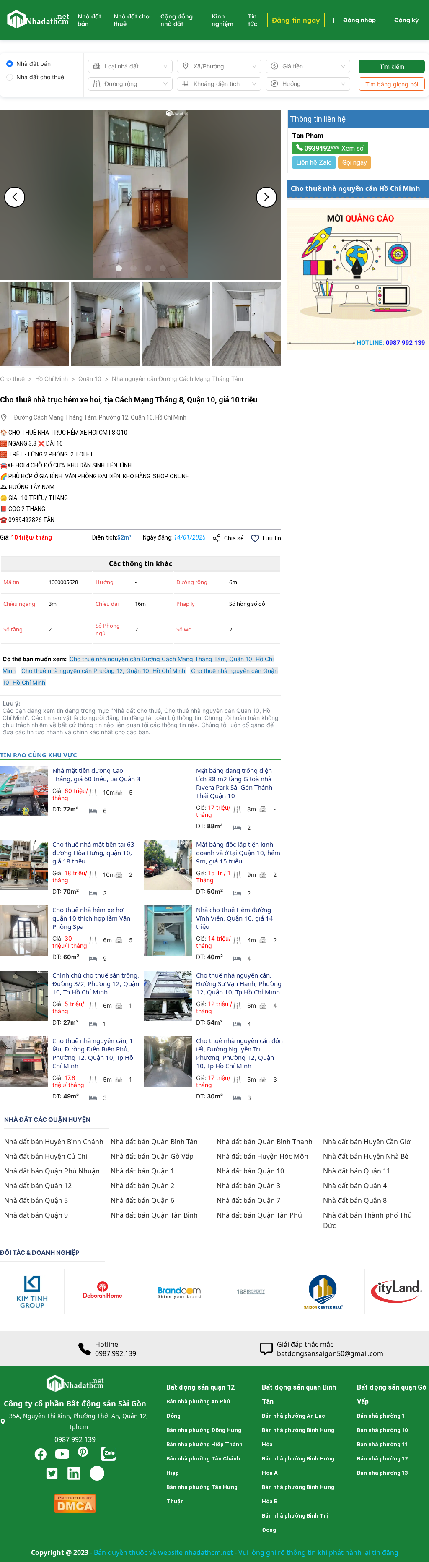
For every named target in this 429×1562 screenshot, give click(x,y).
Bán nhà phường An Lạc (293, 1416)
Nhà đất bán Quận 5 (36, 1200)
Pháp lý (185, 604)
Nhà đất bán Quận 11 (356, 1171)
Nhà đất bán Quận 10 (250, 1171)
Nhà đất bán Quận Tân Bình (154, 1215)
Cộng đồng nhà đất (176, 20)
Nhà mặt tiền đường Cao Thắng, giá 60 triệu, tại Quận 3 (96, 774)
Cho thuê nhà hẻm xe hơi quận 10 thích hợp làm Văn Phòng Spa (92, 918)
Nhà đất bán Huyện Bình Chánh (53, 1141)
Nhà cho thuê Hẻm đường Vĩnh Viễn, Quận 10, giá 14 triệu (235, 918)
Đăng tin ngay (296, 20)
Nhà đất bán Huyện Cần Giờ (367, 1141)
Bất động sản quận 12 (200, 1387)
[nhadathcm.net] (37, 24)
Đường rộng (191, 582)
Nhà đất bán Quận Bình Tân (154, 1141)
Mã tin (11, 582)
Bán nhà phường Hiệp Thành (204, 1444)
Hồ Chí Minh (51, 378)
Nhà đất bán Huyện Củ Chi (45, 1156)
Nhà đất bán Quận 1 (142, 1171)
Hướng (105, 582)
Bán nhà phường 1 (381, 1416)
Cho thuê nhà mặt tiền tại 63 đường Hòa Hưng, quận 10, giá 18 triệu (94, 852)
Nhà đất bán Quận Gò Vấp (152, 1156)
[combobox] (126, 66)
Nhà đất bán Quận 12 (38, 1185)
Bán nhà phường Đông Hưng (203, 1430)
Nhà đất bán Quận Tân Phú (259, 1215)
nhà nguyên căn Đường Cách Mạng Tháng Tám (177, 378)
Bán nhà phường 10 (382, 1430)
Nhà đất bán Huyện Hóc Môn (262, 1156)
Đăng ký (406, 20)
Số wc (183, 629)
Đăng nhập (359, 20)
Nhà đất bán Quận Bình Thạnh (265, 1141)
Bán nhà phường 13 (382, 1473)
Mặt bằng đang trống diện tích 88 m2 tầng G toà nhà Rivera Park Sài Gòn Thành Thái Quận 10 (235, 783)
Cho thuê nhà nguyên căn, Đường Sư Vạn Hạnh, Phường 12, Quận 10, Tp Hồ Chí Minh (239, 983)
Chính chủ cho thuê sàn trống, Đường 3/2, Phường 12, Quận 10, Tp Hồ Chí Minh (96, 983)
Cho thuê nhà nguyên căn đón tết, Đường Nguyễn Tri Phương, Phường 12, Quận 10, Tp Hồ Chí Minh (240, 1053)
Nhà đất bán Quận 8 (355, 1200)
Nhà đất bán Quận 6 (142, 1200)
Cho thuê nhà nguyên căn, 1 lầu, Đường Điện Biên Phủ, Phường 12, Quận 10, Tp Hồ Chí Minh (93, 1053)
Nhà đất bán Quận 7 (248, 1200)
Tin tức (252, 20)
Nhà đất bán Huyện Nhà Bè (365, 1156)
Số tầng (13, 629)
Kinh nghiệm (222, 20)
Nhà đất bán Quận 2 (142, 1185)
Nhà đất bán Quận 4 (355, 1185)
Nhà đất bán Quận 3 (248, 1185)
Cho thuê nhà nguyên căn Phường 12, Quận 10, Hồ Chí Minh (103, 670)
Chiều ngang (19, 604)
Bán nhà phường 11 (382, 1444)
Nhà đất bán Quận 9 (36, 1215)
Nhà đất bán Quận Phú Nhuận (52, 1171)
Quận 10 (89, 378)
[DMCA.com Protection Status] (75, 1506)
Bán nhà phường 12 (382, 1458)
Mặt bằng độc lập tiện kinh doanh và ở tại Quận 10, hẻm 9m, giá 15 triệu (239, 852)
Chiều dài (107, 604)
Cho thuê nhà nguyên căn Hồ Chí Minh (355, 188)
